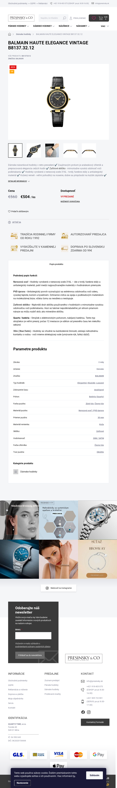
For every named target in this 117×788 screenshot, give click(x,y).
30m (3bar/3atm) (22, 331)
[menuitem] (19, 26)
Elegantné (82, 383)
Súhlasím (94, 775)
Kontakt (11, 708)
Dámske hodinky (28, 471)
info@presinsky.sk (95, 681)
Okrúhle (100, 452)
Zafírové (100, 431)
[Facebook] (83, 711)
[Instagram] (89, 711)
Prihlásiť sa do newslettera (30, 655)
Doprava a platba (15, 694)
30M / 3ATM (98, 438)
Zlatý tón (90, 404)
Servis (10, 703)
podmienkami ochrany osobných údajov (33, 646)
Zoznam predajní (52, 680)
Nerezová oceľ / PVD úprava (91, 410)
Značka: (15, 59)
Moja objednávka (15, 698)
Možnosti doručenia (70, 202)
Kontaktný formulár (95, 722)
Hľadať (64, 18)
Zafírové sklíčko (57, 168)
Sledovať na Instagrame (61, 588)
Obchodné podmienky (17, 3)
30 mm (101, 417)
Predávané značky (53, 694)
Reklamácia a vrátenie (18, 689)
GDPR (33, 3)
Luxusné (100, 383)
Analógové (99, 390)
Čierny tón (99, 404)
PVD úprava (19, 291)
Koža (101, 424)
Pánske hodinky (51, 685)
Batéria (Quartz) (96, 397)
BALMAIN (99, 376)
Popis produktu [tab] (56, 264)
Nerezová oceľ (20, 281)
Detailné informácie (17, 181)
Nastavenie (22, 783)
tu (74, 776)
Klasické (91, 383)
